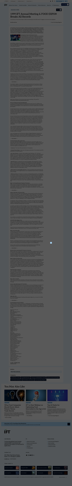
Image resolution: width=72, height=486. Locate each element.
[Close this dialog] (51, 243)
